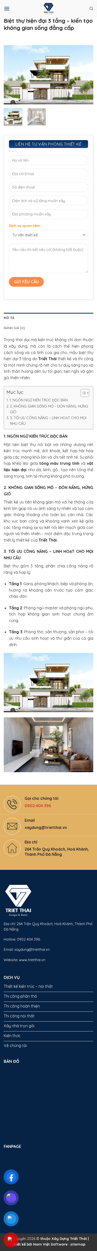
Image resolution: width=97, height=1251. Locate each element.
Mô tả (9, 318)
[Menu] (7, 8)
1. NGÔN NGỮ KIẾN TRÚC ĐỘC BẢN (38, 400)
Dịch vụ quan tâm (24, 226)
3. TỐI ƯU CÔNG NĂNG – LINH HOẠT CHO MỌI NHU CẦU (48, 421)
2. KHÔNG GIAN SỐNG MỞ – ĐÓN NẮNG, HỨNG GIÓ (49, 409)
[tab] (48, 318)
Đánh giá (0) (14, 328)
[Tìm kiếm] (91, 8)
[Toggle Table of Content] (82, 393)
